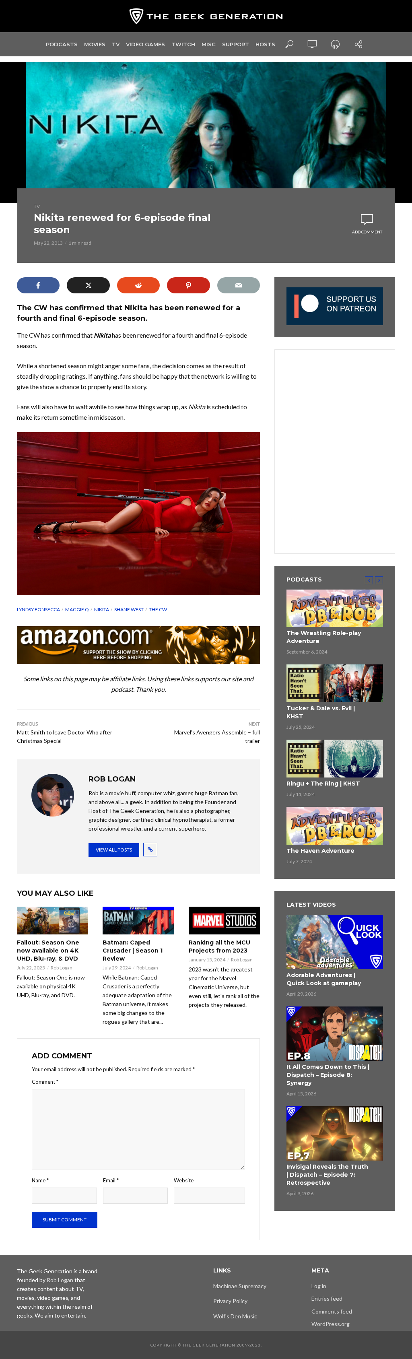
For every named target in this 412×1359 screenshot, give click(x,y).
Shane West (129, 609)
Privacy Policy (230, 1300)
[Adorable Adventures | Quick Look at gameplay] (334, 942)
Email (111, 1180)
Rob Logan (61, 968)
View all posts (114, 850)
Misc (209, 44)
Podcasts (62, 44)
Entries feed (326, 1298)
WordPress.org (330, 1323)
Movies (94, 44)
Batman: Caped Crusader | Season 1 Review (133, 950)
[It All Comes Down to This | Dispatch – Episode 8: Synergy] (334, 1033)
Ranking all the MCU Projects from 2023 (219, 946)
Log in (318, 1286)
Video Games (145, 44)
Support (235, 44)
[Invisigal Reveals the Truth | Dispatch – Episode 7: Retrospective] (334, 1133)
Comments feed (331, 1311)
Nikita (101, 609)
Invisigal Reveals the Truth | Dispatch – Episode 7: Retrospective (327, 1174)
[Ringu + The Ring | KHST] (334, 758)
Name (40, 1180)
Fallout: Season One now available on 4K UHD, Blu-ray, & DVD (48, 950)
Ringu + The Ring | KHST (323, 783)
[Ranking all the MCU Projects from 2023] (224, 920)
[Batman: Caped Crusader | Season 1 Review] (138, 920)
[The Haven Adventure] (334, 826)
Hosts (265, 44)
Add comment (367, 231)
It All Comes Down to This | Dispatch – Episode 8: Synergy (327, 1075)
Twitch (183, 44)
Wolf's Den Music (235, 1316)
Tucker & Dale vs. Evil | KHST (320, 712)
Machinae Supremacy (239, 1286)
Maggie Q (77, 609)
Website (184, 1180)
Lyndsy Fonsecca (38, 609)
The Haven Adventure (320, 850)
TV (115, 44)
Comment (45, 1082)
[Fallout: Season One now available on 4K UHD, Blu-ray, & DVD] (52, 920)
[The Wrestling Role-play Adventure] (334, 608)
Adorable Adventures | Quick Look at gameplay (323, 979)
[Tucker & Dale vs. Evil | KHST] (334, 683)
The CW (158, 609)
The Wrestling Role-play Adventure (323, 637)
